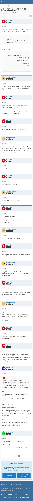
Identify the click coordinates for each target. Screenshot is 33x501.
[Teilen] (30, 16)
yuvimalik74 (17, 448)
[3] (4, 43)
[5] (4, 62)
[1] (4, 39)
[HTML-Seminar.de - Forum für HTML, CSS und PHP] (3, 2)
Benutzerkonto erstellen (24, 475)
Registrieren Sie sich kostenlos (14, 469)
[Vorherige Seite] (14, 456)
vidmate (19, 441)
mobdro (8, 444)
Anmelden (9, 475)
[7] (4, 65)
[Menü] (31, 2)
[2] (4, 41)
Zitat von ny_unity (10, 378)
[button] (29, 53)
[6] (4, 64)
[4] (4, 60)
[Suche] (23, 2)
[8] (4, 67)
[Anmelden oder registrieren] (27, 2)
